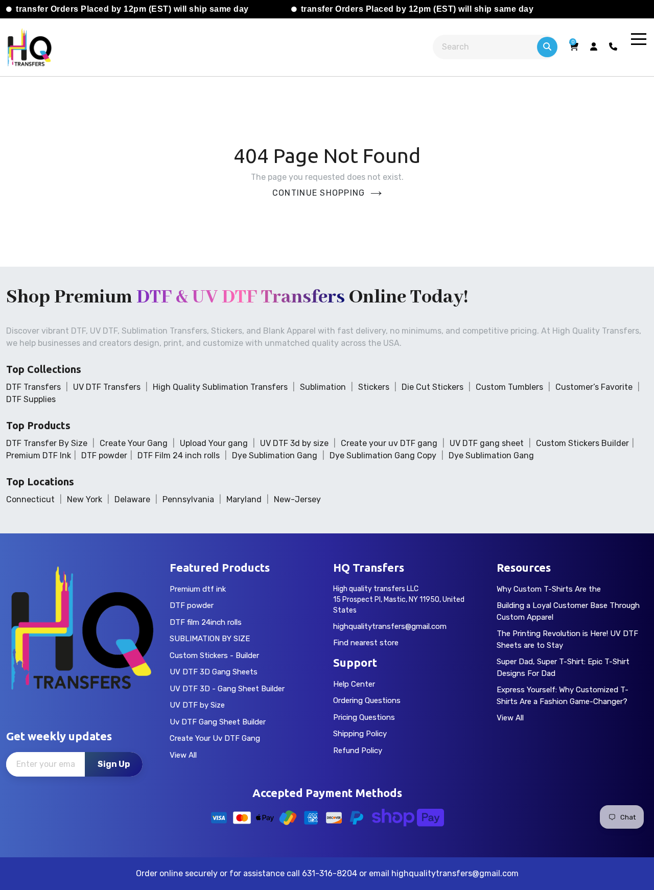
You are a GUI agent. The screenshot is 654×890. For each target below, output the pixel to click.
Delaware (132, 499)
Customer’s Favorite (594, 387)
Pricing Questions (364, 717)
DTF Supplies (31, 399)
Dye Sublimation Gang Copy (383, 455)
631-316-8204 (329, 873)
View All (183, 755)
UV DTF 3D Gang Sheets (214, 671)
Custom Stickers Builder (582, 443)
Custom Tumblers (509, 387)
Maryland (244, 499)
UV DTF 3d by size (294, 443)
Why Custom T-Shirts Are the (549, 589)
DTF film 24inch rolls (206, 622)
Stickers (373, 387)
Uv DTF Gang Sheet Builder (218, 722)
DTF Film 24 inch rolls (178, 455)
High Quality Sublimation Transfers (220, 387)
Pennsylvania (188, 499)
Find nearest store (366, 642)
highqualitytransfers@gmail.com (390, 626)
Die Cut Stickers (432, 387)
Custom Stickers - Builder (214, 655)
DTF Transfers (33, 387)
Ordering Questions (367, 700)
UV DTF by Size (197, 705)
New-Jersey (297, 499)
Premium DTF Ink (38, 455)
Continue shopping (318, 193)
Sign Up (114, 764)
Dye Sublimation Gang (274, 455)
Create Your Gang (134, 443)
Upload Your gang (214, 443)
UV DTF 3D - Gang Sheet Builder (227, 688)
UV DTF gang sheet (487, 443)
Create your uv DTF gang (389, 443)
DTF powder (104, 455)
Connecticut (30, 499)
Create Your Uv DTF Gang (215, 738)
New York (84, 499)
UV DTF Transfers (107, 387)
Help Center (354, 684)
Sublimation (323, 387)
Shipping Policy (360, 733)
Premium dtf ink (198, 589)
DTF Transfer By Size (46, 443)
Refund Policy (357, 750)
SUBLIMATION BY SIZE (210, 638)
